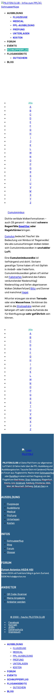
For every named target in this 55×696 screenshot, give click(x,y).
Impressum (15, 632)
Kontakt (13, 624)
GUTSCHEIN (20, 57)
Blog (9, 544)
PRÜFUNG (19, 29)
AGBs (12, 627)
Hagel (25, 292)
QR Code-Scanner (17, 594)
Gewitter (24, 226)
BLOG (10, 62)
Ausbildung (13, 507)
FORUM (11, 41)
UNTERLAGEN (21, 33)
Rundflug (13, 476)
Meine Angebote (16, 598)
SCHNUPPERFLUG (17, 49)
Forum (10, 548)
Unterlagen (13, 519)
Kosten (11, 523)
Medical (11, 511)
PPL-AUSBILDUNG (23, 25)
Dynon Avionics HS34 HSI (17, 569)
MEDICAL (18, 21)
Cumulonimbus (16, 212)
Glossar (11, 552)
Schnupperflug (47, 473)
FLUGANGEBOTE (17, 53)
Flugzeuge (13, 504)
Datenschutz (16, 629)
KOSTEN (18, 37)
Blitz (33, 288)
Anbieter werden (16, 601)
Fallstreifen (15, 277)
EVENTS (12, 45)
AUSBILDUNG (15, 13)
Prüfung (11, 515)
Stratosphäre (24, 306)
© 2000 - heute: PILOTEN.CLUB (27, 617)
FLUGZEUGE (20, 17)
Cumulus (10, 236)
